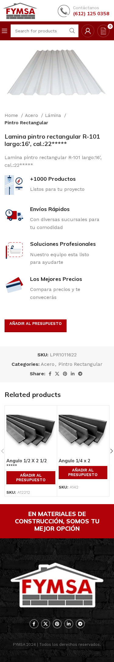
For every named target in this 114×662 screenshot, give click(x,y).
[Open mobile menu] (5, 31)
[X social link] (57, 374)
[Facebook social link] (50, 374)
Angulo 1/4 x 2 (74, 461)
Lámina (54, 115)
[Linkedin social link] (72, 374)
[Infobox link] (83, 11)
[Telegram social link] (80, 374)
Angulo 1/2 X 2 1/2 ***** (26, 463)
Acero (32, 115)
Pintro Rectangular (26, 122)
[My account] (87, 31)
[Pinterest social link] (65, 374)
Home (12, 115)
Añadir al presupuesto (35, 323)
